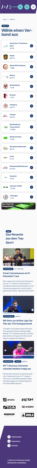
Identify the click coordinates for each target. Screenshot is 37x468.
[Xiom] (27, 407)
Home (4, 19)
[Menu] (33, 7)
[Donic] (9, 415)
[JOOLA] (27, 415)
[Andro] (9, 400)
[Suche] (20, 7)
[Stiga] (9, 407)
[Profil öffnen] (26, 7)
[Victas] (27, 400)
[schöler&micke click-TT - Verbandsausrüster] (18, 206)
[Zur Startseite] (9, 7)
